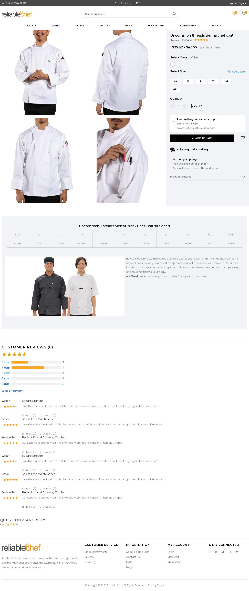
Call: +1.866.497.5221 (16, 3)
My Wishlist (174, 562)
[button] (244, 14)
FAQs (129, 562)
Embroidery (188, 25)
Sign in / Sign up (238, 3)
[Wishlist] (243, 138)
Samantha (8, 437)
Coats (31, 25)
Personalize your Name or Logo (196, 124)
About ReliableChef (137, 552)
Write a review (12, 391)
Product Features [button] (180, 176)
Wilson (6, 401)
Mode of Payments (96, 552)
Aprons (105, 25)
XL (213, 81)
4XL (175, 89)
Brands (217, 25)
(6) (212, 40)
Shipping (90, 562)
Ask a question (9, 524)
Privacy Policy (156, 585)
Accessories (156, 25)
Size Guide (238, 71)
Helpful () (31, 415)
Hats (128, 25)
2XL (226, 81)
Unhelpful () (49, 415)
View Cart (173, 557)
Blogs (129, 567)
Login (171, 552)
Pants (56, 25)
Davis (5, 419)
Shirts (79, 25)
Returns (89, 557)
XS (175, 81)
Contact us (133, 557)
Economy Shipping (196, 164)
